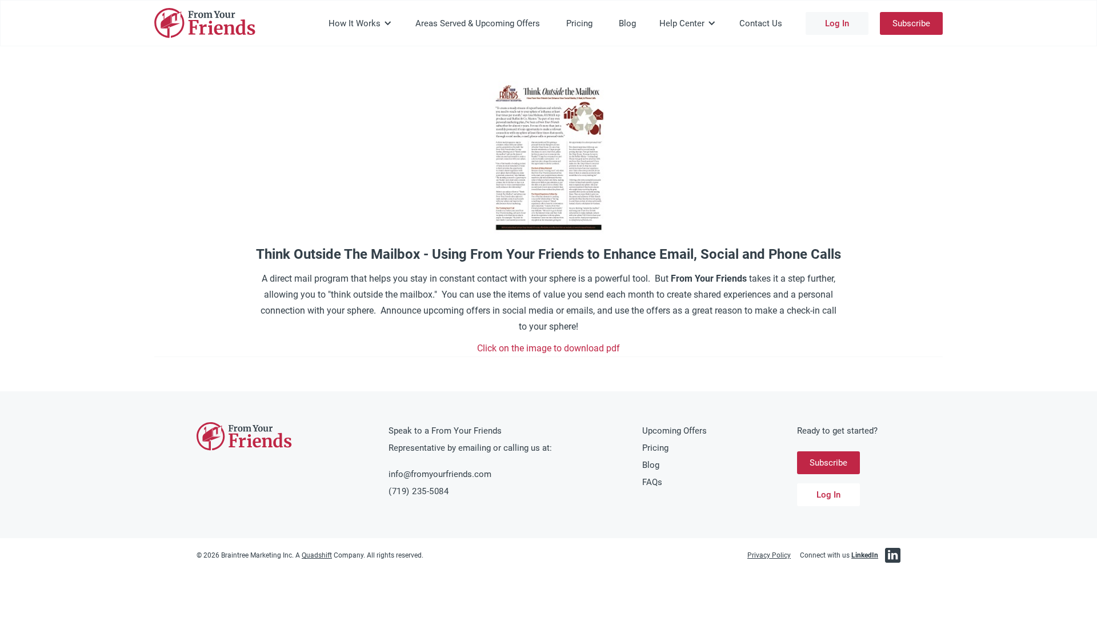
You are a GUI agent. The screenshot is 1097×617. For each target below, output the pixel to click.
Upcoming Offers (674, 431)
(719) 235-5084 (419, 491)
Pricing (579, 23)
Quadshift (317, 555)
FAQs (652, 482)
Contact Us (760, 23)
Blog (627, 23)
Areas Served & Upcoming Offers (477, 23)
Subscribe (911, 23)
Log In (837, 23)
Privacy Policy (769, 555)
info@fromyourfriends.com (440, 474)
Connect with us (839, 555)
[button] (360, 23)
